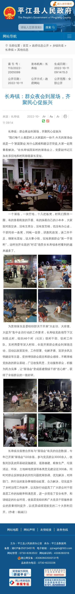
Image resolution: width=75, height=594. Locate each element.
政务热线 (62, 529)
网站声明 (29, 529)
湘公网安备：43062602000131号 (40, 557)
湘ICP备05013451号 (23, 548)
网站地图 (12, 529)
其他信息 (22, 49)
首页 (25, 45)
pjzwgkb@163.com (61, 548)
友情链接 (45, 529)
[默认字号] (51, 116)
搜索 (49, 27)
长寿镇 (9, 49)
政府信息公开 (40, 45)
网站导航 (10, 36)
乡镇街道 (58, 45)
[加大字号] (44, 116)
